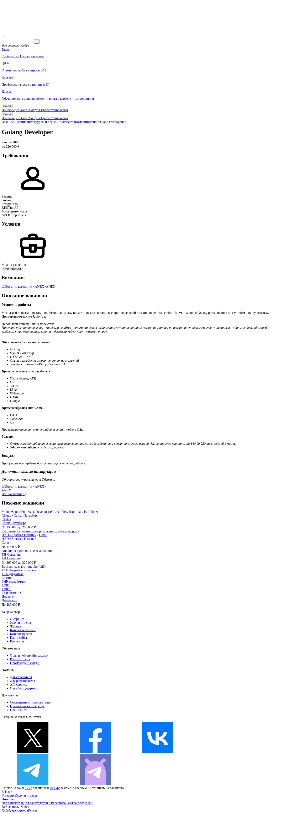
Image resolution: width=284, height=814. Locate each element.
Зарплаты (108, 122)
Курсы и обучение (48, 122)
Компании (82, 122)
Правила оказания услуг (27, 706)
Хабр (5, 810)
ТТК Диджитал (12, 570)
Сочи (43, 535)
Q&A (12, 810)
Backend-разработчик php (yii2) (24, 566)
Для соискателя (21, 677)
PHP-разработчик (14, 581)
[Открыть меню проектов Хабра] (3, 36)
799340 (55, 788)
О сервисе (17, 619)
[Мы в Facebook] (95, 752)
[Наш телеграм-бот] (95, 784)
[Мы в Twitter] (33, 752)
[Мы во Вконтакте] (157, 752)
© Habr (7, 791)
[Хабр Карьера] (18, 41)
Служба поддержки (24, 688)
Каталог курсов (21, 634)
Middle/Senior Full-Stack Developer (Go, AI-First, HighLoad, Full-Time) (50, 511)
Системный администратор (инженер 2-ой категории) (40, 531)
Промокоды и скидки (25, 663)
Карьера (22, 810)
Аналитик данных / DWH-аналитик (27, 550)
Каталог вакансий (23, 630)
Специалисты (25, 122)
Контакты (17, 641)
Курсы (32, 810)
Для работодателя (22, 681)
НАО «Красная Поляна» (19, 535)
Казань (31, 570)
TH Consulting (11, 554)
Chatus (6, 515)
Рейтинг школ (20, 659)
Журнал (120, 122)
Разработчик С (12, 592)
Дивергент (9, 596)
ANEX (51, 286)
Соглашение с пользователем (30, 702)
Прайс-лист (18, 710)
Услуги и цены (20, 622)
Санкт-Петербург (26, 515)
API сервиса (18, 684)
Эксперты (68, 122)
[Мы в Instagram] (220, 752)
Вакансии (9, 122)
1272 (28, 788)
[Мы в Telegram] (33, 784)
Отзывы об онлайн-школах (29, 655)
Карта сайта (18, 637)
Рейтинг (96, 122)
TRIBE (6, 585)
